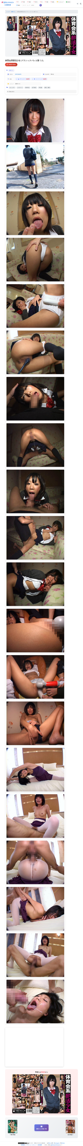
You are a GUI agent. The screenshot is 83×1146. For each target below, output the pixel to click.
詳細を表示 (11, 91)
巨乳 (53, 2)
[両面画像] (47, 35)
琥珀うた (13, 11)
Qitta (49, 1143)
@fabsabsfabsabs (55, 1145)
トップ (8, 11)
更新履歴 (40, 1145)
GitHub (63, 1143)
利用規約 (23, 1145)
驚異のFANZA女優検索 (8, 3)
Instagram (57, 1143)
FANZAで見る (12, 64)
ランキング (60, 2)
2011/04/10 (18, 74)
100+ (30, 2)
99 (24, 2)
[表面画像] (12, 23)
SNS (19, 5)
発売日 (68, 2)
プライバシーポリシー (31, 1145)
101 (36, 2)
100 (47, 2)
